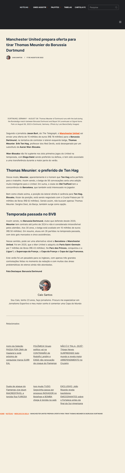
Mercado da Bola (21, 414)
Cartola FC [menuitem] (80, 7)
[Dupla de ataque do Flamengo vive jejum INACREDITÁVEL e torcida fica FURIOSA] (18, 375)
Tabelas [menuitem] (68, 7)
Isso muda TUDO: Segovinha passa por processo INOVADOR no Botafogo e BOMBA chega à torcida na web (45, 393)
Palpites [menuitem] (55, 7)
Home (2, 414)
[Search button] (116, 7)
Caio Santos (45, 294)
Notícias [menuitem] (24, 7)
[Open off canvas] (120, 22)
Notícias (9, 414)
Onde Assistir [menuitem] (39, 7)
